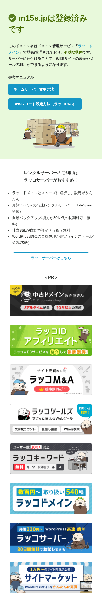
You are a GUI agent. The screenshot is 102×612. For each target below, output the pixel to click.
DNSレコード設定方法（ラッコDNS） (45, 104)
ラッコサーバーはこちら (51, 258)
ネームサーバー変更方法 (34, 89)
